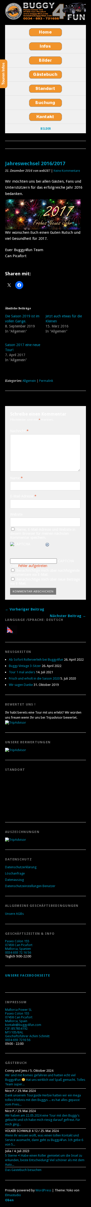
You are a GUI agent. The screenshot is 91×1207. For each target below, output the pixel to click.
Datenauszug (14, 880)
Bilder (45, 128)
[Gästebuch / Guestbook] (45, 74)
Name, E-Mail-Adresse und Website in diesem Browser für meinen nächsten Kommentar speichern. (42, 533)
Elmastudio (13, 1195)
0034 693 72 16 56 (18, 952)
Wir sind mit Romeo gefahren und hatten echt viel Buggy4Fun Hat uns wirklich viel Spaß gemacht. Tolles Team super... (45, 1079)
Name (16, 478)
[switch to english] (11, 630)
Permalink (46, 381)
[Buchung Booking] (45, 103)
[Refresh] (47, 545)
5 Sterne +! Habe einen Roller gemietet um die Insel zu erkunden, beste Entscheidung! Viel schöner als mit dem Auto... (44, 1160)
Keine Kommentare (67, 171)
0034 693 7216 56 (17, 1040)
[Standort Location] (45, 88)
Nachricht (19, 431)
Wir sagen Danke (21, 685)
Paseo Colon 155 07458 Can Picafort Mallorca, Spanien (18, 945)
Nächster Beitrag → (68, 616)
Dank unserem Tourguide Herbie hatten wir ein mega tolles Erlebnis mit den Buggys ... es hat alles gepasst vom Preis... (43, 1099)
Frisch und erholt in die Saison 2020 (34, 678)
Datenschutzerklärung (20, 867)
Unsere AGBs (14, 914)
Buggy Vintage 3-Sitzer (25, 666)
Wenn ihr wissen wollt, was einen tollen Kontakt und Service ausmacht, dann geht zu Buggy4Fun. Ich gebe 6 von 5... (44, 1139)
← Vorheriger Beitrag (24, 609)
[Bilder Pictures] (45, 60)
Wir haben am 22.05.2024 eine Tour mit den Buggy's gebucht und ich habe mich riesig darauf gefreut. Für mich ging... (42, 1120)
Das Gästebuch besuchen (23, 1170)
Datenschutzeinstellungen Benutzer (30, 886)
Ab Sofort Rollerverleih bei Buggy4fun (36, 659)
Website (16, 514)
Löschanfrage (15, 873)
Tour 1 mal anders (22, 672)
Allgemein (29, 381)
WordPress (43, 1190)
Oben (9, 1200)
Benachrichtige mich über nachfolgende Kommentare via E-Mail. (45, 572)
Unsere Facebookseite (27, 975)
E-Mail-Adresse (23, 496)
